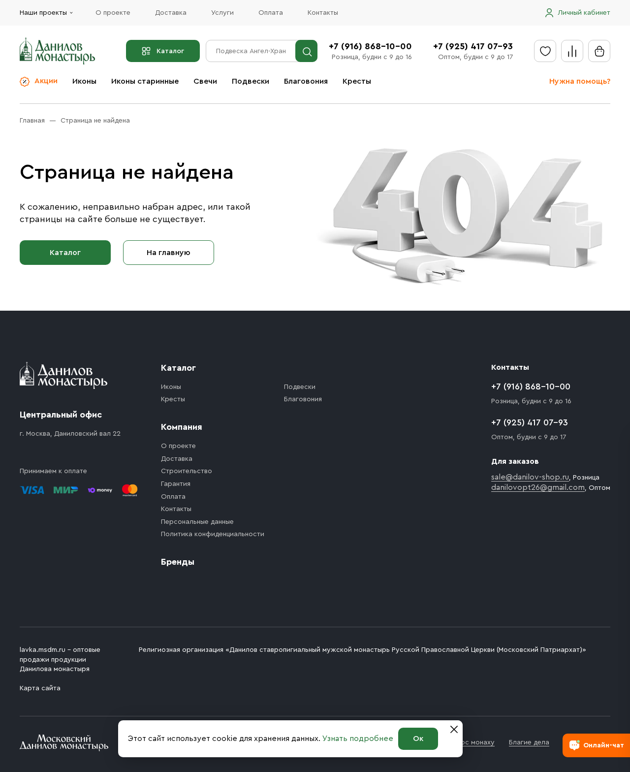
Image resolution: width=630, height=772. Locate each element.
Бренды (177, 561)
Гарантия (175, 484)
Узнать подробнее (357, 738)
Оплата (270, 12)
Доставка (171, 12)
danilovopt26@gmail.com (538, 487)
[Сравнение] (572, 51)
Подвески (250, 81)
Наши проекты (43, 12)
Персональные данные (197, 521)
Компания (181, 426)
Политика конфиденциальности (212, 534)
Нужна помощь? (579, 81)
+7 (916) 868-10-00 (370, 46)
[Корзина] (599, 51)
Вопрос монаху (469, 742)
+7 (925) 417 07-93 (473, 46)
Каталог (170, 51)
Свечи (205, 81)
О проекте (112, 12)
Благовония (306, 81)
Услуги (222, 12)
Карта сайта (40, 688)
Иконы (84, 81)
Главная (32, 120)
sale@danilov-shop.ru (530, 477)
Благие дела (529, 742)
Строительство (186, 471)
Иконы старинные (145, 81)
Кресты (357, 81)
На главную (168, 253)
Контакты (323, 12)
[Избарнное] (545, 51)
